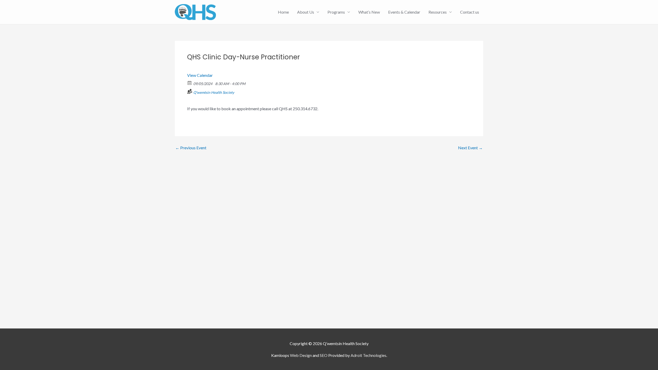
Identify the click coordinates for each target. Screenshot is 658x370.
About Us (305, 12)
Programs (336, 12)
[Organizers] (190, 91)
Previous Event (190, 148)
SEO (323, 355)
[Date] (190, 82)
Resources (437, 12)
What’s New (369, 12)
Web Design (301, 355)
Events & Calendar (404, 12)
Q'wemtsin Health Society (213, 92)
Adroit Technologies (368, 355)
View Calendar (200, 75)
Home (283, 12)
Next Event (470, 148)
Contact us (469, 12)
